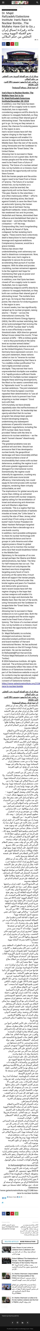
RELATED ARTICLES (12, 1241)
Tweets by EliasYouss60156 (10, 1316)
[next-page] (6, 1307)
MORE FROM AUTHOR (27, 1241)
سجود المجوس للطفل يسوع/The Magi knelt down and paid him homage (10, 1227)
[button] (3, 2)
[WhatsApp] (16, 44)
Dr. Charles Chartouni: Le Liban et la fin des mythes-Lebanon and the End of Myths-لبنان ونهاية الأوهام (25, 1300)
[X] (8, 44)
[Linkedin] (22, 1322)
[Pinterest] (12, 44)
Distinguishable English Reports (15, 7)
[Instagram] (17, 1322)
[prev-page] (3, 1307)
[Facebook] (4, 44)
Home (3, 7)
